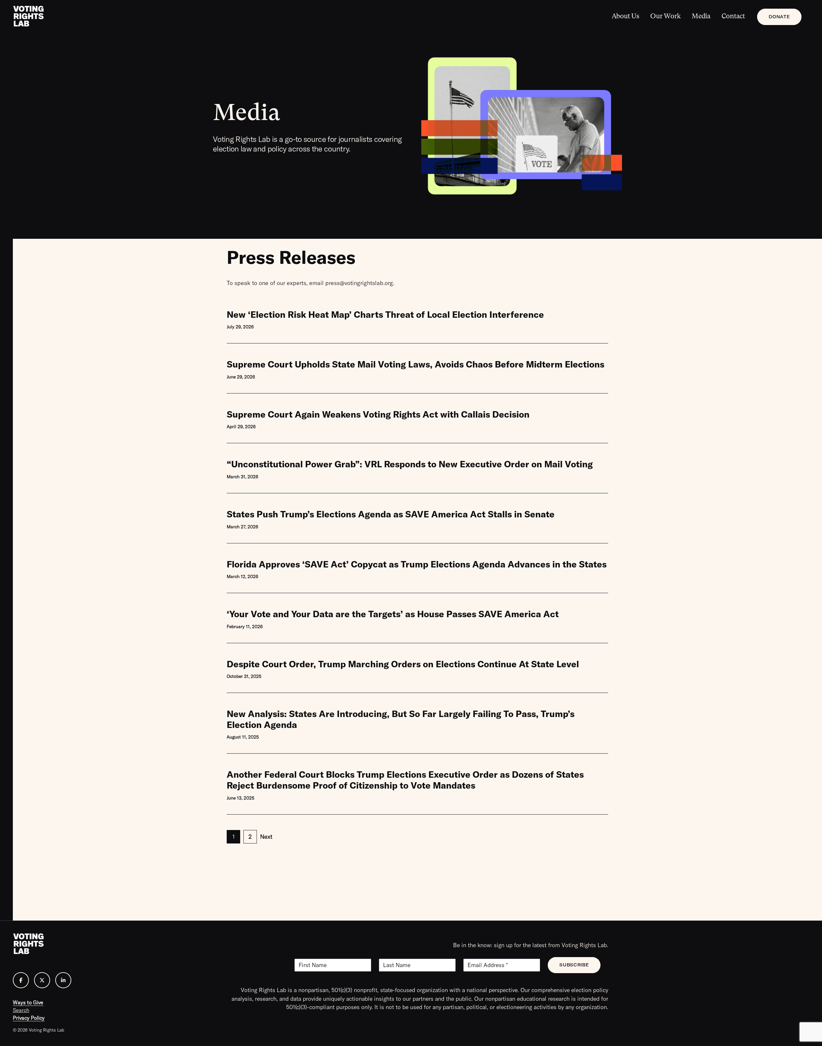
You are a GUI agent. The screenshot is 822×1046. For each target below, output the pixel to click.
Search (21, 1010)
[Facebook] (21, 980)
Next (266, 836)
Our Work (665, 16)
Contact (733, 16)
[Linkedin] (63, 980)
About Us (625, 16)
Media (701, 16)
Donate (779, 16)
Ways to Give (28, 1002)
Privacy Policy (29, 1018)
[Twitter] (42, 980)
